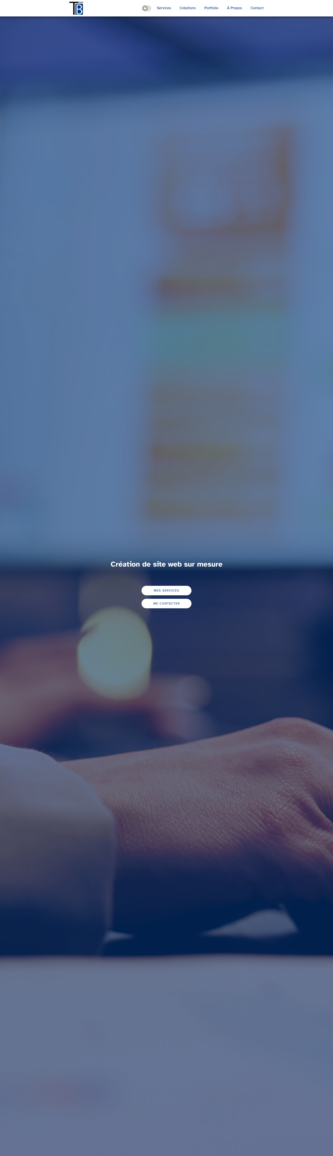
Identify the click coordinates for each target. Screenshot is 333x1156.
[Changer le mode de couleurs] (146, 8)
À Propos (234, 8)
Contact (257, 8)
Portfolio (211, 8)
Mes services (166, 590)
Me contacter (166, 603)
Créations (188, 8)
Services (164, 8)
